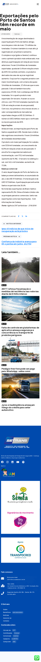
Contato (6, 621)
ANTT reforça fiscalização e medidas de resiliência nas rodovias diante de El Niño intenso (20, 291)
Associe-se (7, 618)
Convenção (10, 636)
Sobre (5, 609)
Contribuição (11, 633)
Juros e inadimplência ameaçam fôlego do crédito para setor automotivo (18, 407)
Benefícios (12, 612)
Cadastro (10, 639)
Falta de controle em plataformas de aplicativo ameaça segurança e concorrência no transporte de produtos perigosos (20, 331)
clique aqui (14, 458)
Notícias (17, 34)
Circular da (9, 630)
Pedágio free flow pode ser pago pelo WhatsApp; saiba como (18, 370)
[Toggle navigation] (33, 4)
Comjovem (9, 642)
